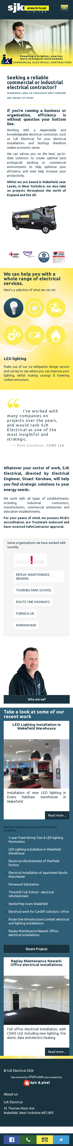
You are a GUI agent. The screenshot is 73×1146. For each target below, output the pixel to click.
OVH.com (36, 1077)
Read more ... (57, 815)
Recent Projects (36, 949)
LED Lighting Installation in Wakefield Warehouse (36, 726)
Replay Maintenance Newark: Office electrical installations (36, 963)
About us (11, 1094)
